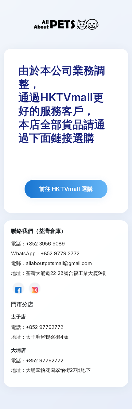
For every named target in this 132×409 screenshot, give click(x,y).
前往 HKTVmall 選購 (66, 188)
